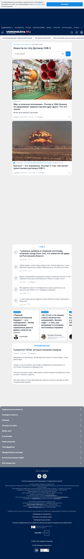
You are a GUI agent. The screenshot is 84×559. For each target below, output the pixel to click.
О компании (7, 436)
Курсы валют (67, 27)
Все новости (26, 44)
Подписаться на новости (12, 409)
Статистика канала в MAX (13, 458)
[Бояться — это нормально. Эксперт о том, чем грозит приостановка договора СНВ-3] (42, 141)
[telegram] (39, 476)
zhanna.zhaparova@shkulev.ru (35, 504)
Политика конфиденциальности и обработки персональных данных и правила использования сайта (42, 523)
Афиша (48, 27)
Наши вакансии (8, 442)
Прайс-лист (7, 431)
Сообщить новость (10, 415)
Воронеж (16, 44)
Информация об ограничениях (42, 514)
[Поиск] (71, 32)
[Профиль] (81, 32)
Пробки (76, 27)
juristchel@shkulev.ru (62, 497)
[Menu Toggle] (2, 32)
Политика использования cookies (42, 517)
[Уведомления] (76, 32)
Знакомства (19, 27)
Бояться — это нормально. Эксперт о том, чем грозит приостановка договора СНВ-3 (40, 167)
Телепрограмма (39, 27)
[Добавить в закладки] (69, 117)
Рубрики (5, 420)
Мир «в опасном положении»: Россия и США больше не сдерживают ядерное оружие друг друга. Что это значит (40, 106)
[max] (45, 476)
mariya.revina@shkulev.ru (35, 507)
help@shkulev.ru (36, 498)
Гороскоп (56, 27)
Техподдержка (8, 447)
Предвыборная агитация (12, 452)
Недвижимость (7, 27)
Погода (28, 27)
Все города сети (8, 463)
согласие (37, 4)
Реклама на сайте (9, 425)
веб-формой (57, 498)
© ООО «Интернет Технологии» (42, 545)
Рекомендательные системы (42, 520)
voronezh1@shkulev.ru (51, 495)
